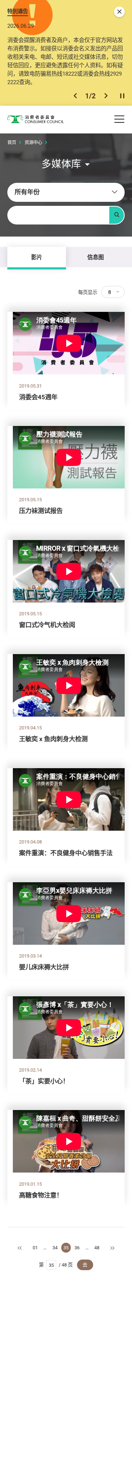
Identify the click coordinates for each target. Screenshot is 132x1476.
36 (77, 1247)
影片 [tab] (36, 257)
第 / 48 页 (56, 1264)
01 (35, 1247)
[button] (75, 95)
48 (96, 1247)
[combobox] (66, 192)
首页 (11, 142)
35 (66, 1247)
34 (55, 1247)
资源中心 (33, 142)
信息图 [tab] (95, 257)
